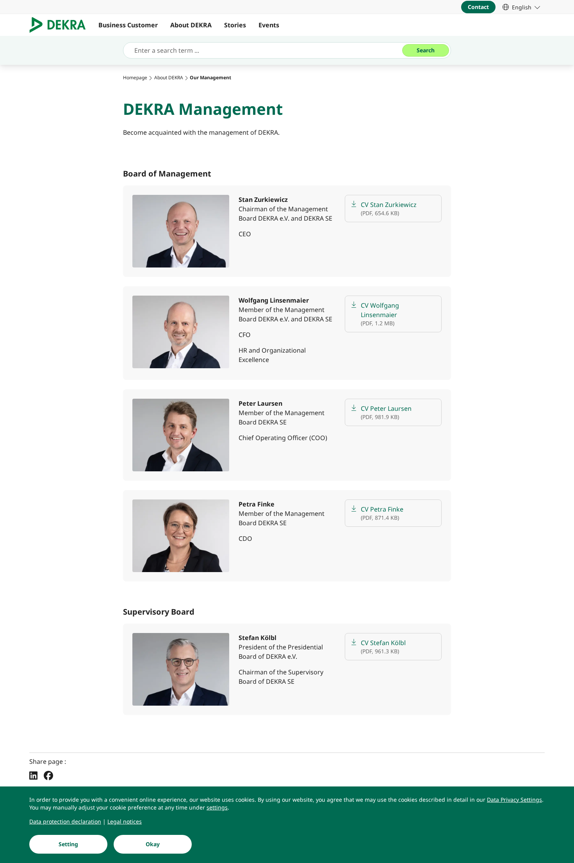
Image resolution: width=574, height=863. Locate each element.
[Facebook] (48, 775)
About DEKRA (191, 25)
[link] (521, 7)
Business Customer (128, 25)
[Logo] (60, 25)
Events (268, 25)
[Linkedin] (33, 775)
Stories (235, 25)
